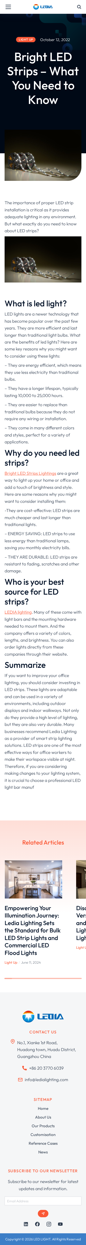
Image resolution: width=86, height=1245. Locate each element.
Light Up (11, 962)
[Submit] (43, 1213)
